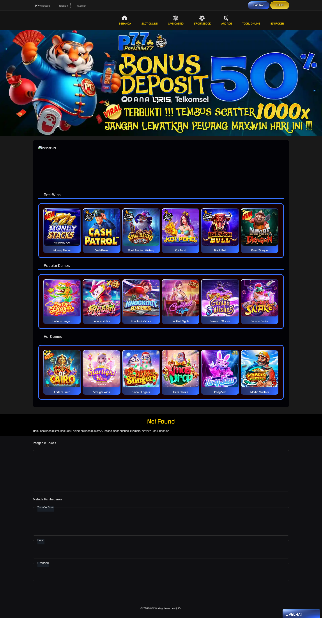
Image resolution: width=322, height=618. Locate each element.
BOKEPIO (152, 608)
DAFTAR (258, 5)
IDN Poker (277, 23)
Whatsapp (44, 5)
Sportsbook (202, 23)
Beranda (125, 23)
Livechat (81, 5)
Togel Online (251, 23)
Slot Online (149, 23)
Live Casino (176, 23)
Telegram (63, 5)
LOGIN (280, 5)
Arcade (226, 23)
